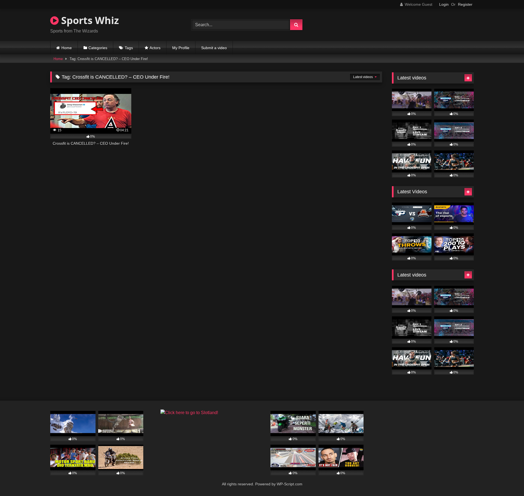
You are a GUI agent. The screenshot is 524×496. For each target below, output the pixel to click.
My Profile (180, 48)
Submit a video (214, 48)
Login (444, 4)
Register (465, 4)
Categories (97, 48)
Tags (129, 48)
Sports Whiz (89, 20)
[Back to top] (507, 479)
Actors (155, 48)
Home (66, 48)
